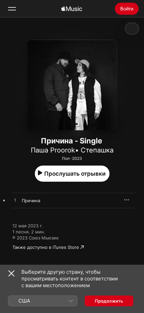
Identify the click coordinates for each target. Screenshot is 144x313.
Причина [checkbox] (31, 200)
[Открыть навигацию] (12, 8)
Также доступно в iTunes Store (45, 247)
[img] (71, 9)
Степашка (97, 150)
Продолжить (109, 301)
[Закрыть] (11, 273)
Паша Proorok (53, 150)
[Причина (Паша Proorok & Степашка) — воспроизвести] (15, 200)
